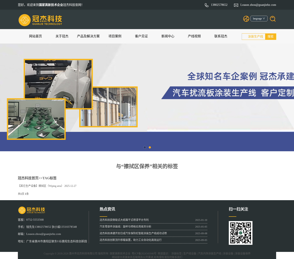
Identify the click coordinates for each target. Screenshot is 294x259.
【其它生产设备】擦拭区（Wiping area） (41, 185)
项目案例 (114, 36)
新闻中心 (167, 36)
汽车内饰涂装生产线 (209, 253)
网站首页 (35, 36)
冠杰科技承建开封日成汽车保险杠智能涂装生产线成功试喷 (133, 233)
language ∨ (259, 18)
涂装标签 (176, 253)
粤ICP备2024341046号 (143, 253)
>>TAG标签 (48, 178)
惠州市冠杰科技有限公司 (83, 253)
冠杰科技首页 (28, 178)
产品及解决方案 (88, 36)
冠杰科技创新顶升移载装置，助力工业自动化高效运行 (131, 240)
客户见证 (141, 36)
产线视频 (194, 36)
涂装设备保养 (243, 253)
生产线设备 (189, 253)
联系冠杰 (220, 36)
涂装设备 (228, 253)
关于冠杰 (62, 36)
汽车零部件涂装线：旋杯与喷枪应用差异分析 (125, 226)
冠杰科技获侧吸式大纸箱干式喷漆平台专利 (124, 220)
